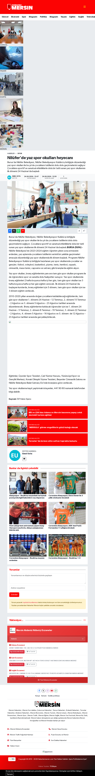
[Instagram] (47, 691)
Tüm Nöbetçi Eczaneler (48, 680)
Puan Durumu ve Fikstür (60, 735)
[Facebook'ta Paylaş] (9, 231)
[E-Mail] (24, 459)
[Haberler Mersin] (20, 7)
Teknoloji (91, 17)
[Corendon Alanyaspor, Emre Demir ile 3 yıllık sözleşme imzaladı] (67, 483)
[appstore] (47, 752)
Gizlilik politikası (54, 696)
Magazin (33, 17)
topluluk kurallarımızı (30, 602)
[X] (43, 691)
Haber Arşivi (14, 746)
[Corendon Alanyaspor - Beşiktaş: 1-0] (67, 545)
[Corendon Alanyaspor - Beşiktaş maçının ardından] (28, 545)
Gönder (14, 595)
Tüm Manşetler (15, 740)
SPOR (19, 153)
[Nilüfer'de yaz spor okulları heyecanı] (47, 204)
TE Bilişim (53, 766)
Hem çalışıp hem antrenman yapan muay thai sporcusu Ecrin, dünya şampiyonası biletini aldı (26, 528)
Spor (24, 17)
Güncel (5, 17)
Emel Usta (27, 454)
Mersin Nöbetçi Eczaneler (20, 729)
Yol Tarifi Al (31, 651)
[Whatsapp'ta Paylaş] (18, 231)
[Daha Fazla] (23, 231)
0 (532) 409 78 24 (17, 651)
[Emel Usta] (14, 455)
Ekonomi (15, 17)
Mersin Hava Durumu (59, 729)
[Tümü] (85, 620)
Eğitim (72, 17)
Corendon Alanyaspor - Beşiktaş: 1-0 (65, 558)
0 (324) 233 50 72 (17, 664)
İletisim (44, 696)
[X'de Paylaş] (14, 231)
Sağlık (81, 17)
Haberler (11, 153)
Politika (43, 17)
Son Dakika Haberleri (59, 740)
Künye (37, 696)
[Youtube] (52, 691)
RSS (12, 759)
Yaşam (64, 17)
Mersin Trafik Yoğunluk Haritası (21, 735)
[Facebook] (39, 691)
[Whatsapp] (56, 691)
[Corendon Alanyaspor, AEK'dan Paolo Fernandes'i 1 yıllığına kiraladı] (67, 513)
